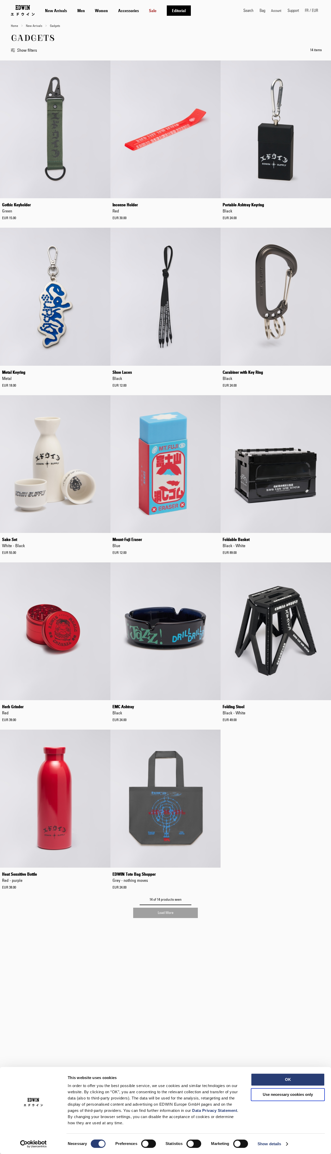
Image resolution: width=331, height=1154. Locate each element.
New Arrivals (34, 26)
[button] (311, 10)
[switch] (148, 1144)
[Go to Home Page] (23, 10)
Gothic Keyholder (16, 207)
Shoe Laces (122, 375)
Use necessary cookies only (288, 1094)
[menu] (118, 10)
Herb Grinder (13, 709)
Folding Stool (234, 709)
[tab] (139, 10)
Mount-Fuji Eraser (127, 542)
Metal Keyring (13, 375)
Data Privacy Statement (214, 1110)
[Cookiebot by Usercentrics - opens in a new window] (33, 1144)
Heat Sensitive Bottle (19, 877)
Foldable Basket (236, 542)
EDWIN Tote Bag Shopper (134, 877)
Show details (269, 1144)
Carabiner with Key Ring (243, 375)
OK (288, 1079)
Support (293, 10)
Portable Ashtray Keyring (243, 207)
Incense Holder (125, 207)
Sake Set (13, 542)
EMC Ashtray (123, 709)
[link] (276, 10)
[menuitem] (56, 10)
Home (15, 26)
